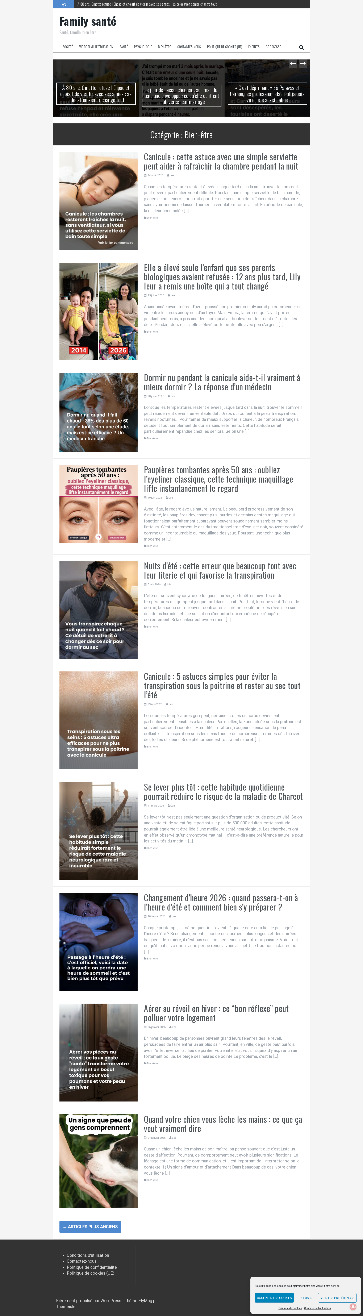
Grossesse (273, 47)
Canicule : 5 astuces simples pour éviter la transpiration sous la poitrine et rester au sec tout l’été (222, 685)
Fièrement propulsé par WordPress (89, 1300)
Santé (124, 47)
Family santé (87, 21)
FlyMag (145, 1300)
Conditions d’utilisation (317, 1308)
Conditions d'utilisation (88, 1255)
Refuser (306, 1298)
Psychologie (143, 47)
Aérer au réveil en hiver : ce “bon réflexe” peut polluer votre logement (216, 1013)
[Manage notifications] (353, 1306)
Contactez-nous (189, 47)
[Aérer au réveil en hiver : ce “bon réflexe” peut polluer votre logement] (98, 1052)
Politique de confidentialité (92, 1267)
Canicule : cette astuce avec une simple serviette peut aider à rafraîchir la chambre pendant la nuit (221, 161)
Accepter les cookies (274, 1298)
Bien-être (164, 47)
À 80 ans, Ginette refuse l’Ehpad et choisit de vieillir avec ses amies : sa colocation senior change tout (96, 93)
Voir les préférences (337, 1298)
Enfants (253, 47)
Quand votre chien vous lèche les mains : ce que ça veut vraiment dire (223, 1123)
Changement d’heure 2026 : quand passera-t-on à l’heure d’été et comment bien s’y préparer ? (221, 902)
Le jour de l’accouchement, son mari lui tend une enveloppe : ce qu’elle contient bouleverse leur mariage (147, 4)
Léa (172, 175)
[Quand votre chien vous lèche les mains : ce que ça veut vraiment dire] (98, 1160)
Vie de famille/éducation (96, 47)
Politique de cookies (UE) (224, 47)
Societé (68, 47)
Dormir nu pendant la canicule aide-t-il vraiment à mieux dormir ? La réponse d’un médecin (222, 382)
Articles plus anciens (90, 1226)
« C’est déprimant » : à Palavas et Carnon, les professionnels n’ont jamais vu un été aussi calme (267, 93)
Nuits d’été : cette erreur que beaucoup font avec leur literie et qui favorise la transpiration (220, 570)
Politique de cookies (290, 1308)
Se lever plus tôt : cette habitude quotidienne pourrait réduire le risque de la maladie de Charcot (223, 791)
